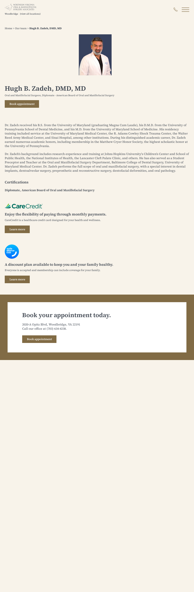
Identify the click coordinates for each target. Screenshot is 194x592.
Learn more (17, 229)
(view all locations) (30, 13)
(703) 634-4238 (56, 328)
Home (8, 28)
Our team (21, 28)
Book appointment (21, 104)
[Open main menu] (185, 9)
